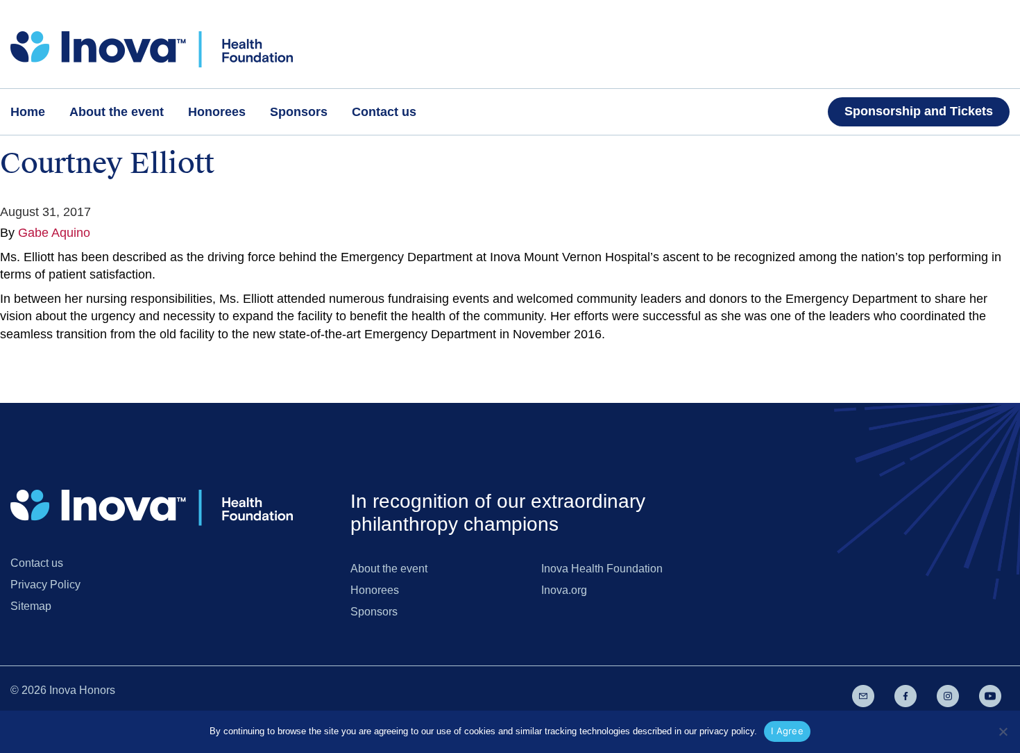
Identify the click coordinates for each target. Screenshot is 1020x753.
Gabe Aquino (54, 233)
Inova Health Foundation (602, 568)
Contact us (36, 563)
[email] (863, 695)
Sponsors (374, 612)
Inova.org (564, 590)
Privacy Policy (45, 584)
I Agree (787, 730)
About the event (388, 568)
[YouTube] (990, 695)
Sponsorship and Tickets (918, 111)
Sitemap (30, 606)
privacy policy (726, 731)
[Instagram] (948, 695)
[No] (1003, 731)
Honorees (374, 590)
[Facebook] (905, 695)
